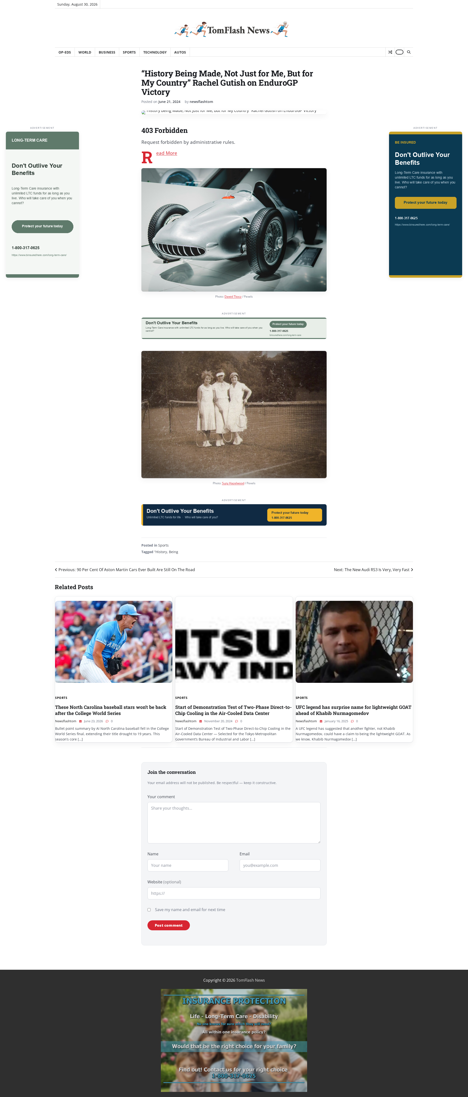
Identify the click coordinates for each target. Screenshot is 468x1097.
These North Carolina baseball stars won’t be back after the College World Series (110, 710)
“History (160, 551)
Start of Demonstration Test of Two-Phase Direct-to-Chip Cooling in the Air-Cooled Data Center (233, 710)
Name (152, 854)
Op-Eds (64, 52)
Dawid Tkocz (233, 296)
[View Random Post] (390, 52)
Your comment (161, 796)
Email (245, 854)
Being (173, 551)
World (84, 52)
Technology (155, 52)
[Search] (408, 52)
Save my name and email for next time (190, 909)
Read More (166, 153)
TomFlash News (250, 980)
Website (164, 882)
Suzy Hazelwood (233, 483)
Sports (129, 52)
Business (107, 52)
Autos (180, 52)
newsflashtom (201, 101)
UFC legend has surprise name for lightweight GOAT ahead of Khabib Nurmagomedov (353, 710)
